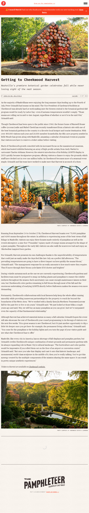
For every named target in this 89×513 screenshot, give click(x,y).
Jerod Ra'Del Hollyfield (12, 96)
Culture (75, 96)
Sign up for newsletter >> (44, 3)
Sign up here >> (52, 492)
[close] (86, 11)
